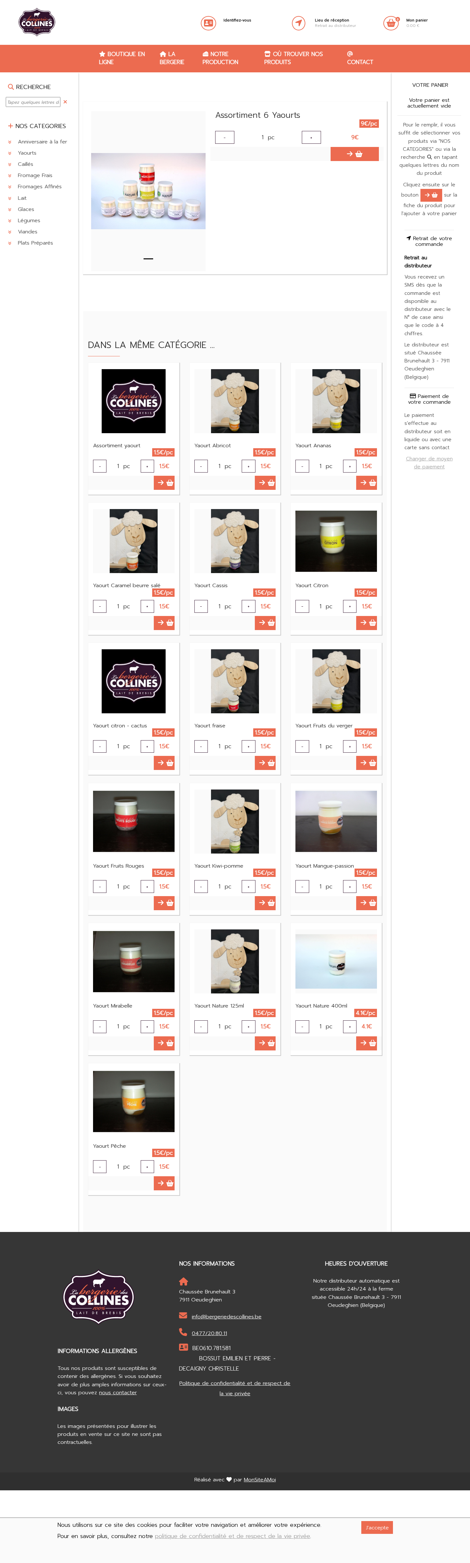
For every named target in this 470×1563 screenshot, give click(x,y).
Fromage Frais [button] (34, 175)
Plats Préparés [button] (34, 243)
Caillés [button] (24, 164)
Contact (360, 62)
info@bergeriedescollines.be (227, 1317)
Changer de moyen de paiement (429, 462)
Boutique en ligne (122, 58)
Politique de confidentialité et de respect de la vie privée (234, 1388)
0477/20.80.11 (209, 1333)
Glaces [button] (25, 209)
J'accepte (377, 1528)
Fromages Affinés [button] (39, 186)
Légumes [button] (28, 220)
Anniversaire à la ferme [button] (45, 141)
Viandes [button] (26, 232)
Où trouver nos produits (293, 58)
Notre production (220, 58)
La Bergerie (172, 58)
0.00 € (417, 23)
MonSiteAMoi (260, 1480)
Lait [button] (21, 198)
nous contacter (118, 1393)
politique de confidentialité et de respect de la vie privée (232, 1536)
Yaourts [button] (26, 153)
